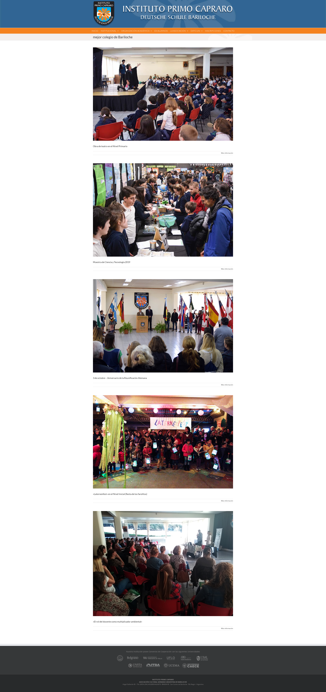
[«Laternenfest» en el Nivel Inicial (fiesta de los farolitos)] (163, 442)
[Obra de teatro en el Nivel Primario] (163, 94)
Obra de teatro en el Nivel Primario (110, 146)
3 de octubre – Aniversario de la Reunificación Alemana (120, 378)
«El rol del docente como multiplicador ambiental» (117, 621)
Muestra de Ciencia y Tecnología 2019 (111, 262)
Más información (227, 153)
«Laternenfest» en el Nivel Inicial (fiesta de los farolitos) (120, 494)
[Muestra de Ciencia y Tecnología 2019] (163, 210)
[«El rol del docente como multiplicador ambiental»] (163, 563)
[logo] (163, 2)
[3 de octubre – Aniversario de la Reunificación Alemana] (163, 325)
